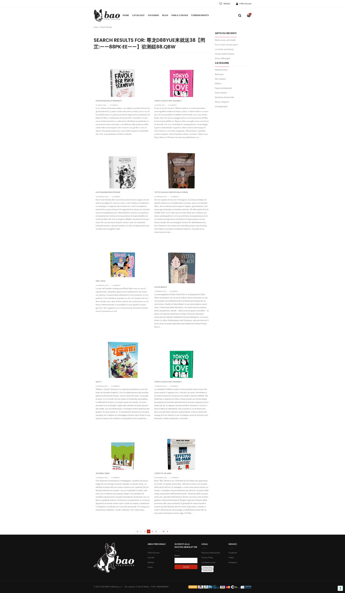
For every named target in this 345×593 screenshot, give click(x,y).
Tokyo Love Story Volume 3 (167, 381)
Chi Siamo (153, 15)
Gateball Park (103, 473)
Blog (165, 15)
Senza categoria (222, 102)
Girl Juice (100, 281)
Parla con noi (179, 15)
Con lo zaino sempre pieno (226, 45)
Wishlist (226, 4)
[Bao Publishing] (107, 15)
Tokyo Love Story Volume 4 (168, 101)
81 (163, 531)
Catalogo (138, 15)
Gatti (98, 381)
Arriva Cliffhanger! (222, 58)
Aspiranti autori (221, 70)
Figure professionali (223, 88)
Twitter (231, 557)
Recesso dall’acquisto (210, 553)
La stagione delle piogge (108, 192)
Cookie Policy (207, 570)
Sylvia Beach (160, 287)
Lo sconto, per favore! (224, 49)
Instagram (232, 562)
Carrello (151, 557)
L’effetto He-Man (162, 473)
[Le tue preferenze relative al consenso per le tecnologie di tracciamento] (340, 588)
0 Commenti (114, 105)
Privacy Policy (207, 557)
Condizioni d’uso (208, 562)
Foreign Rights (200, 15)
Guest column (221, 93)
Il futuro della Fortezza (224, 54)
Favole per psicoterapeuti (109, 101)
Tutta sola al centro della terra (171, 192)
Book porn (219, 74)
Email (177, 555)
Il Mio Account (245, 4)
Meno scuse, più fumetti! (225, 40)
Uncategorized (221, 106)
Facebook (232, 553)
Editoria (218, 83)
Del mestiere (220, 79)
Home (126, 15)
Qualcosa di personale (224, 97)
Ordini (150, 567)
